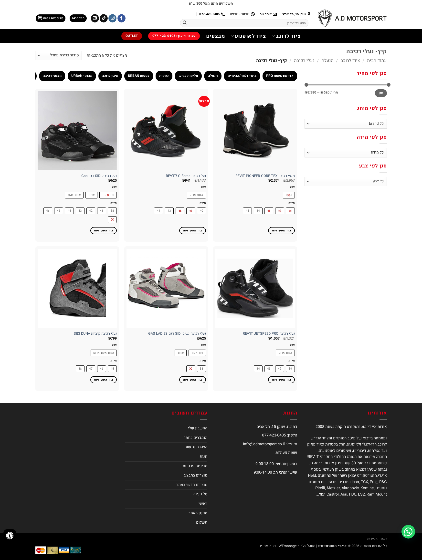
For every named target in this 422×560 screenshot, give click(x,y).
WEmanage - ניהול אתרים (278, 546)
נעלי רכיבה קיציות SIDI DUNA (95, 334)
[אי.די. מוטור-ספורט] (352, 18)
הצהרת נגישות (195, 447)
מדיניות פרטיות (195, 466)
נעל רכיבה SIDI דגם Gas (99, 176)
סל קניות (200, 494)
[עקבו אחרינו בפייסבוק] (121, 18)
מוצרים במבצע (195, 475)
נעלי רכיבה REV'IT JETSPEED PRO (269, 334)
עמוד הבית (377, 60)
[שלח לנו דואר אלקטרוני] (95, 18)
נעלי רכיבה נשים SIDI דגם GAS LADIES (177, 334)
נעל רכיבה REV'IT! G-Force (186, 176)
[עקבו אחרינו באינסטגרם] (112, 18)
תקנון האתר (198, 513)
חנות (203, 456)
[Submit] (184, 23)
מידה (291, 203)
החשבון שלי (197, 428)
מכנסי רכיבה (52, 75)
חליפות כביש (188, 75)
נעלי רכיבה (304, 60)
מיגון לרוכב (110, 75)
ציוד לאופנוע (250, 36)
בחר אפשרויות (281, 230)
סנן (381, 93)
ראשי (203, 504)
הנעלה (328, 60)
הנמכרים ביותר (195, 438)
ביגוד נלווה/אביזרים (242, 75)
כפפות (164, 75)
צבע (292, 187)
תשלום (201, 522)
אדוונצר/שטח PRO (280, 75)
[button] (78, 18)
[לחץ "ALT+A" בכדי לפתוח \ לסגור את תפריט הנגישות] (9, 535)
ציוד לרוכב (288, 36)
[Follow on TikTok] (104, 18)
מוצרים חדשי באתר (191, 485)
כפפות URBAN (138, 75)
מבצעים (215, 36)
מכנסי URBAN (81, 75)
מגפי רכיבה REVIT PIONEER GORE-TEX (265, 176)
